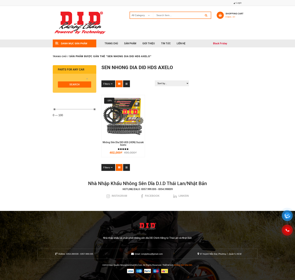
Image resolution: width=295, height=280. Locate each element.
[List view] (126, 83)
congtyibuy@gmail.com (152, 254)
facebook (152, 195)
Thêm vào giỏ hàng (108, 136)
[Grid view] (119, 83)
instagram (119, 195)
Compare (128, 136)
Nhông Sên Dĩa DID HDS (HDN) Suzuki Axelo (123, 143)
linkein (184, 195)
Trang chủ (60, 56)
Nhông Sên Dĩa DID (183, 265)
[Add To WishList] (118, 136)
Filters (106, 83)
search (74, 84)
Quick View (138, 136)
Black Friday (220, 43)
